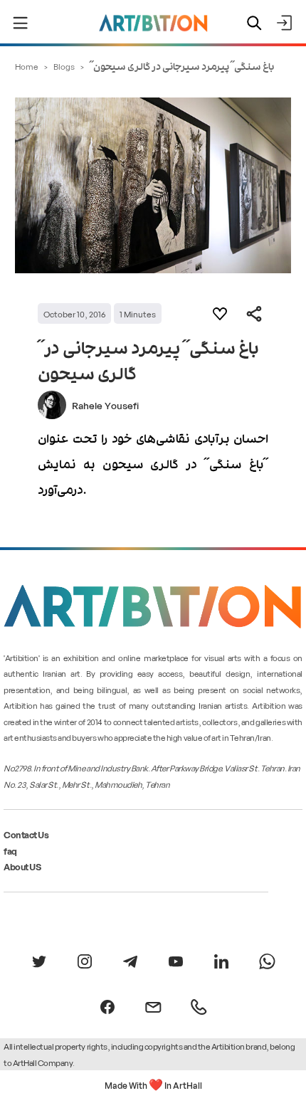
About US (22, 866)
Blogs (64, 65)
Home (26, 65)
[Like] (220, 314)
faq (10, 850)
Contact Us (26, 834)
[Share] (254, 314)
